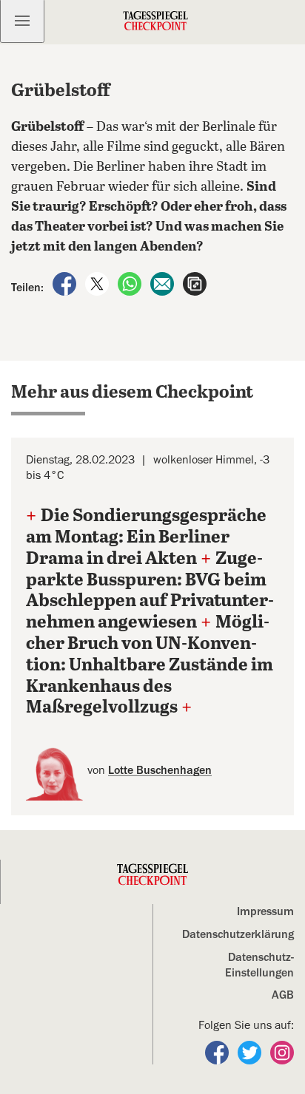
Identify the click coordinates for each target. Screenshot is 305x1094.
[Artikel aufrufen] (195, 283)
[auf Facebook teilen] (66, 283)
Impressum (265, 911)
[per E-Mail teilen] (163, 283)
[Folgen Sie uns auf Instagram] (282, 1052)
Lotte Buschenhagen (160, 770)
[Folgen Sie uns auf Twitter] (251, 1052)
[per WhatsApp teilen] (131, 283)
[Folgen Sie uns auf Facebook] (218, 1052)
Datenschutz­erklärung (238, 934)
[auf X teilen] (98, 283)
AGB (283, 995)
